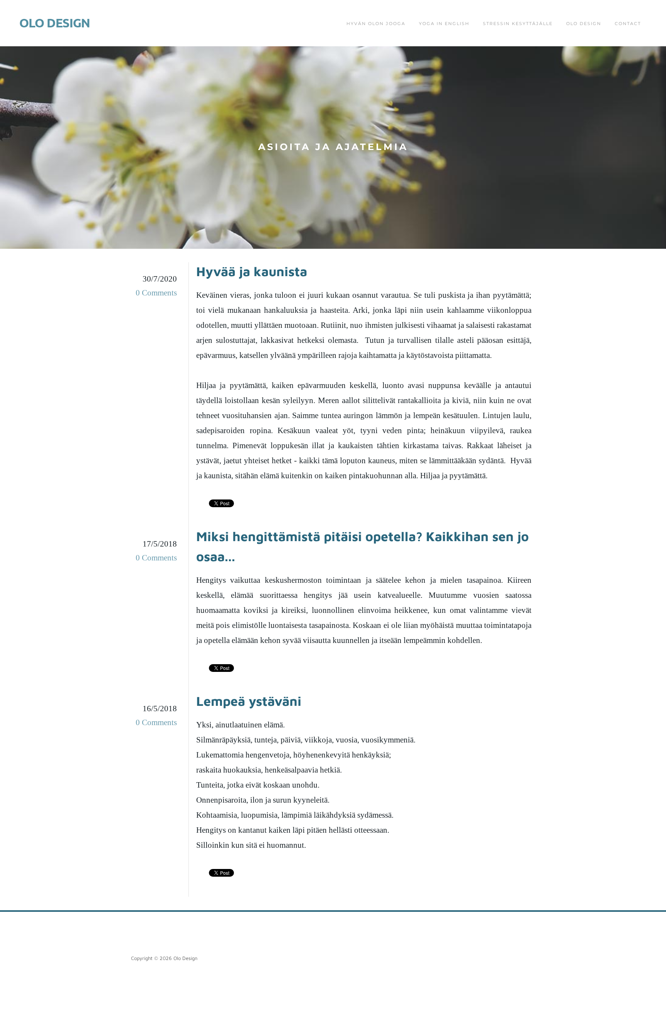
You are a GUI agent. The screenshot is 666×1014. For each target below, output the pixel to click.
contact (628, 23)
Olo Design (583, 23)
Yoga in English (444, 23)
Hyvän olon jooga (375, 23)
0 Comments (156, 292)
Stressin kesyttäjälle (518, 23)
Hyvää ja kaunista (251, 271)
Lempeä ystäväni (248, 701)
